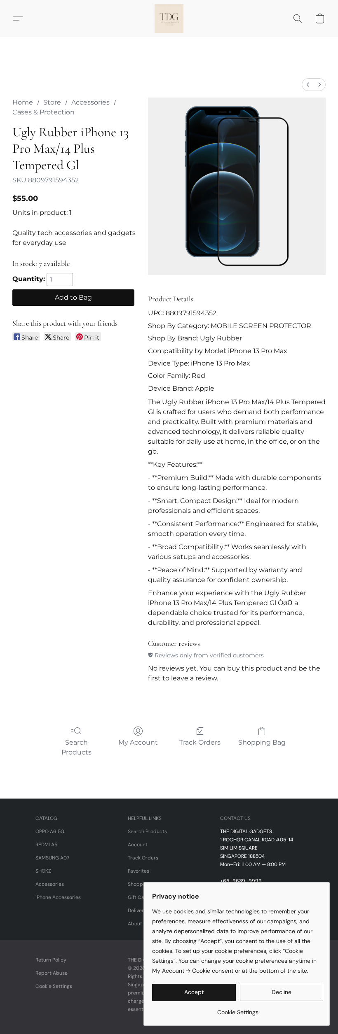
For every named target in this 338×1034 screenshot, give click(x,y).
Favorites (138, 871)
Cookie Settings (53, 986)
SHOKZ (43, 871)
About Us (138, 923)
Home (22, 102)
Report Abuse (51, 973)
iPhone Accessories (58, 897)
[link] (237, 1009)
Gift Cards (140, 897)
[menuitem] (308, 85)
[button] (169, 18)
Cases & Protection (43, 112)
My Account (138, 742)
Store (52, 102)
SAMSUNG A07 (52, 858)
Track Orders (200, 742)
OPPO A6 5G (49, 831)
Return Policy (50, 960)
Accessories (90, 102)
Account (138, 844)
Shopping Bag (262, 742)
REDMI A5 (46, 844)
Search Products (76, 747)
